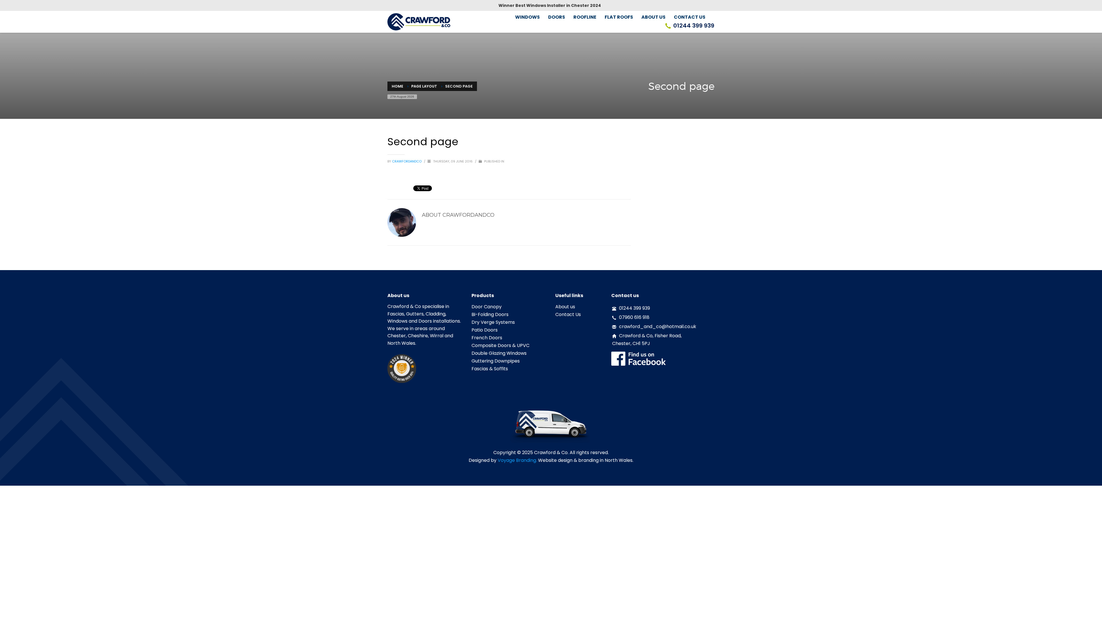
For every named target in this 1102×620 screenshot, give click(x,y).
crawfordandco (407, 161)
